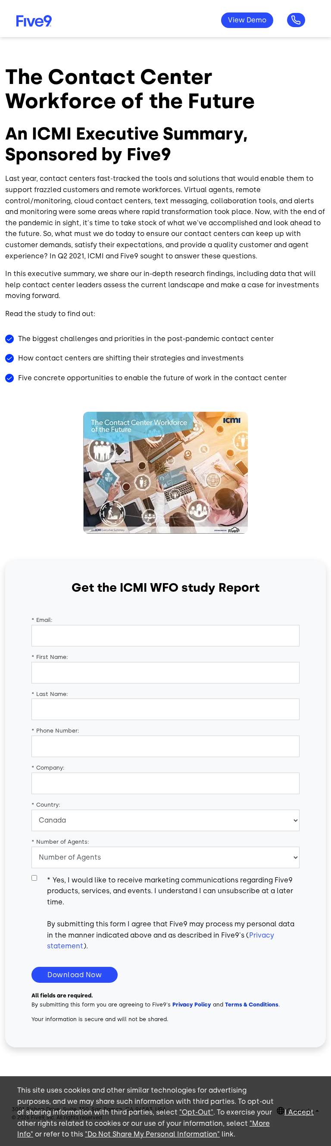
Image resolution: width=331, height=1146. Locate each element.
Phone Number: (55, 730)
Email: (42, 620)
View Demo (247, 20)
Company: (48, 767)
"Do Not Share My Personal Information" (152, 1134)
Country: (45, 804)
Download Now (74, 975)
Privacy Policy (191, 1004)
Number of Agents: (60, 842)
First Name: (49, 657)
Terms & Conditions (251, 1004)
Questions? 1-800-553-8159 (296, 20)
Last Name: (49, 694)
